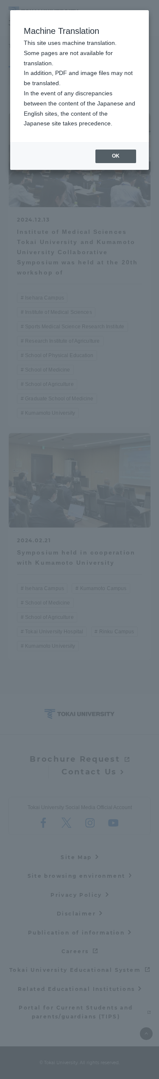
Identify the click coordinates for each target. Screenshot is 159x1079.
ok (116, 156)
